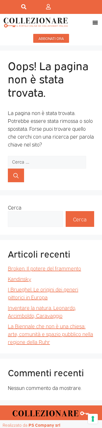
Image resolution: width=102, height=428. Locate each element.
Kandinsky (19, 278)
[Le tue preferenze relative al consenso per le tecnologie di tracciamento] (93, 419)
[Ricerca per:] (47, 161)
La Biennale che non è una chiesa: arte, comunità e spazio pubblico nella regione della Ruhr (50, 333)
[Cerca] (16, 175)
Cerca (14, 207)
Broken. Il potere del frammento (44, 268)
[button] (95, 22)
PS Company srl (44, 425)
